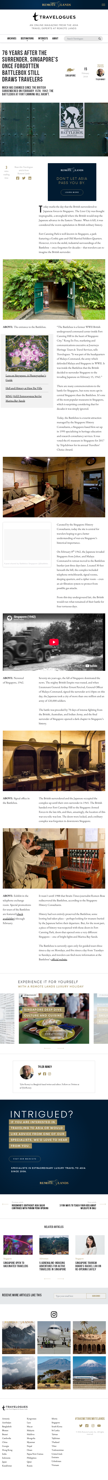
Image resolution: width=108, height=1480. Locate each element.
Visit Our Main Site (24, 1159)
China (4, 1442)
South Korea (57, 1426)
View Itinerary (54, 1034)
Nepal (29, 1446)
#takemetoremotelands (90, 1418)
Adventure (43, 1258)
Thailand (55, 1442)
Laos (29, 1422)
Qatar (29, 1461)
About (55, 38)
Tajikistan (56, 1438)
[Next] (60, 1048)
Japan (4, 1461)
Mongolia (31, 1438)
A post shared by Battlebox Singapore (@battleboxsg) (28, 563)
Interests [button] (43, 38)
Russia (29, 1465)
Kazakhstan (7, 1465)
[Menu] (103, 5)
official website (59, 959)
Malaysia (30, 1430)
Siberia (54, 1418)
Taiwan (55, 1434)
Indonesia (6, 1457)
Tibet (54, 1446)
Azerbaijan (6, 1422)
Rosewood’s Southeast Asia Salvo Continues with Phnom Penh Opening (30, 1207)
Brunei (5, 1434)
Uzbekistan (56, 1461)
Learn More (72, 192)
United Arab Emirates (57, 1455)
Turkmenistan (58, 1449)
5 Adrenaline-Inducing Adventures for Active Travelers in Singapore (52, 1266)
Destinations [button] (27, 38)
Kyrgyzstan (31, 1418)
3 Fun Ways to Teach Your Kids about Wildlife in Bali (78, 1207)
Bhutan (5, 1430)
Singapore (70, 75)
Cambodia (6, 1438)
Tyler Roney (45, 1067)
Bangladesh (7, 1426)
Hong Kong (7, 1449)
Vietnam (55, 1465)
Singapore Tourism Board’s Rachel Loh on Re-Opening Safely (88, 1266)
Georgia (5, 1446)
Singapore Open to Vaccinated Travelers (15, 1264)
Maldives (30, 1434)
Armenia (5, 1418)
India (4, 1453)
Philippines (31, 1457)
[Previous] (47, 1048)
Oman (29, 1449)
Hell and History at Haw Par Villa (24, 388)
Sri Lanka (55, 1430)
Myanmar (31, 1442)
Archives (11, 38)
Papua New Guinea (35, 1453)
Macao (30, 1426)
